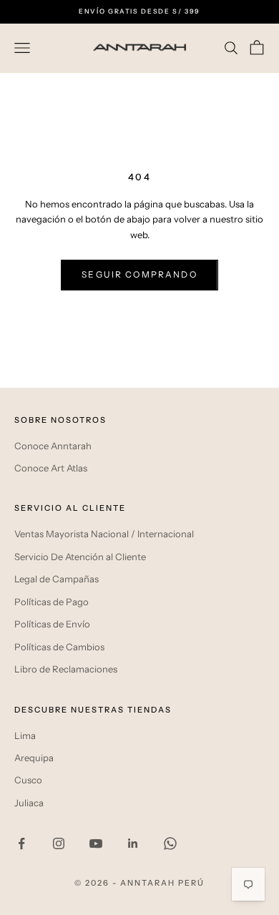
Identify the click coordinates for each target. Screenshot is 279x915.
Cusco (28, 780)
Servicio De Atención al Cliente (80, 556)
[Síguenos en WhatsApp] (170, 843)
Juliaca (29, 802)
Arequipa (34, 757)
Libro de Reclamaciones (65, 669)
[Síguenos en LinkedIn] (133, 843)
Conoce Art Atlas (50, 468)
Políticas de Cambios (59, 646)
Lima (25, 735)
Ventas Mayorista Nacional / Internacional (104, 533)
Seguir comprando (139, 274)
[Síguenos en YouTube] (96, 843)
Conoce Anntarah (53, 445)
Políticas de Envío (52, 624)
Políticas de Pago (51, 601)
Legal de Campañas (56, 578)
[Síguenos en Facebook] (21, 843)
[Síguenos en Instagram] (59, 843)
